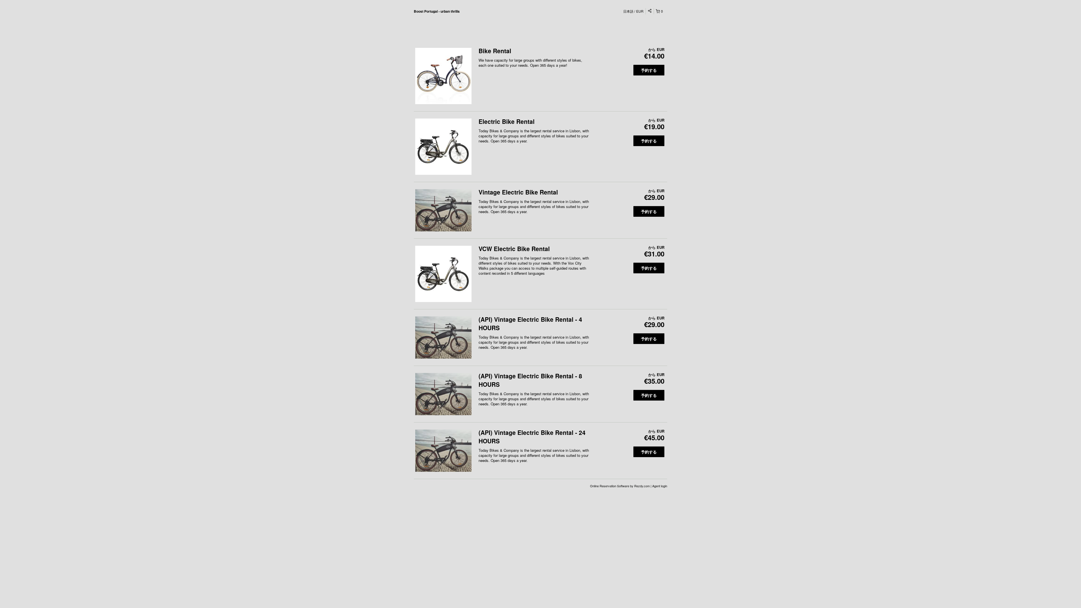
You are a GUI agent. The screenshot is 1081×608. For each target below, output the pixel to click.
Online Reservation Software (609, 486)
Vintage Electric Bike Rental (518, 192)
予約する (649, 70)
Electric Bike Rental (507, 121)
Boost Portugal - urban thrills (437, 11)
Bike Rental (495, 50)
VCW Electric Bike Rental (514, 248)
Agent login (659, 486)
